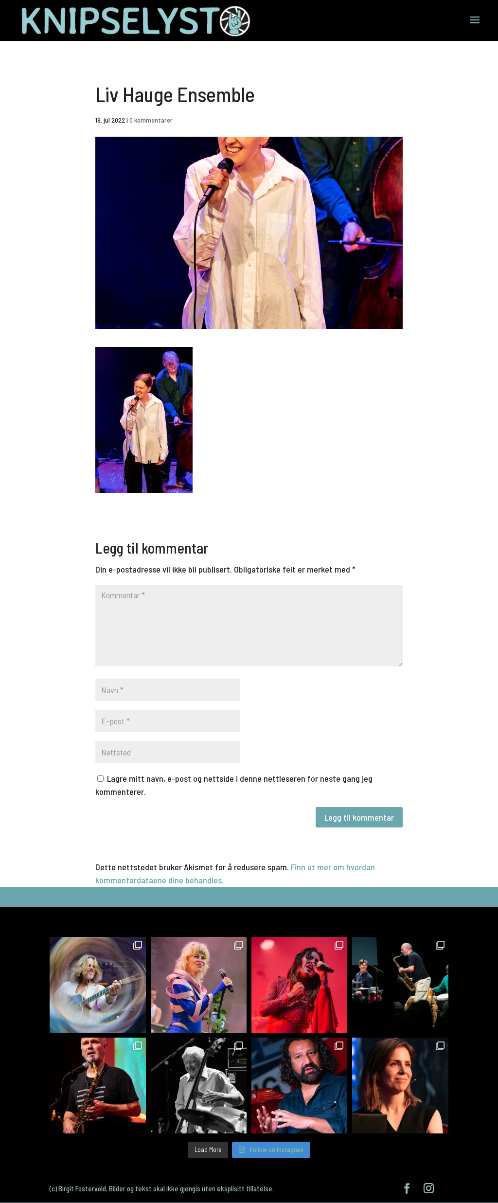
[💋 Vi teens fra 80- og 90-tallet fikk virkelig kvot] (97, 985)
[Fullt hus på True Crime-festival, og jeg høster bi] (400, 1085)
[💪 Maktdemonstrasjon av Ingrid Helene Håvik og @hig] (299, 985)
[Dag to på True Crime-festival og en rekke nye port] (299, 1085)
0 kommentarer (151, 120)
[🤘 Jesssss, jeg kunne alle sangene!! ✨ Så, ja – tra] (199, 985)
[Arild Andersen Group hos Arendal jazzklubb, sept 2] (199, 1085)
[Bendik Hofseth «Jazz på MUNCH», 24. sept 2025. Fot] (400, 985)
